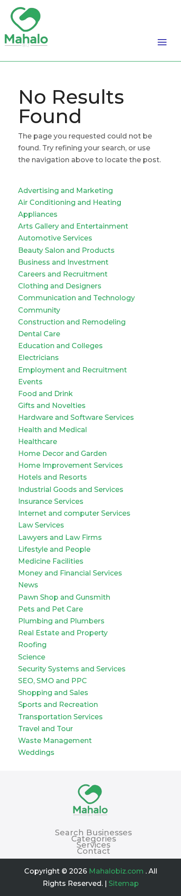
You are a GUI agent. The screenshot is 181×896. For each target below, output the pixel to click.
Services (93, 845)
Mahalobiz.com (116, 871)
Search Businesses (93, 833)
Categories (93, 839)
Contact (93, 851)
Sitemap (124, 883)
